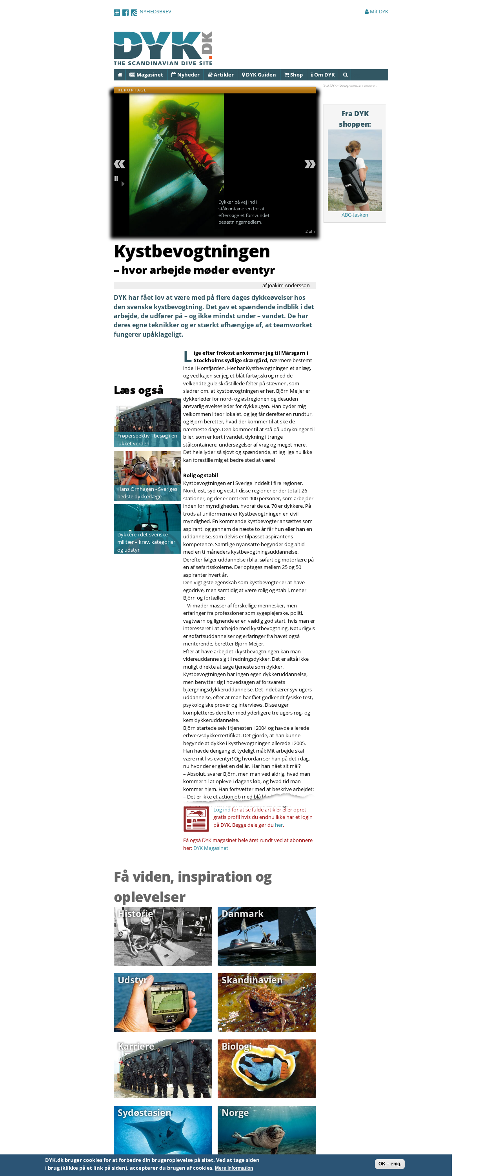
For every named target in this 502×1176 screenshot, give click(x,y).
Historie (135, 913)
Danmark (243, 913)
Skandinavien (252, 980)
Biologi (237, 1046)
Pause (121, 181)
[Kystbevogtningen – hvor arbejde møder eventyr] (176, 231)
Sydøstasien (144, 1112)
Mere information (234, 1168)
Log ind (222, 809)
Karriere (136, 1046)
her (279, 824)
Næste (309, 164)
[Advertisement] (160, 362)
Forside (125, 74)
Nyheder (188, 74)
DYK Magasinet (210, 847)
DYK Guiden (260, 74)
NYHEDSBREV (155, 11)
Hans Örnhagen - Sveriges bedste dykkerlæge (147, 492)
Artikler (223, 74)
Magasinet (149, 74)
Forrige (121, 164)
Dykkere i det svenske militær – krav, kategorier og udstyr (146, 542)
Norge (235, 1112)
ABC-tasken (355, 214)
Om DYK (324, 74)
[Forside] (163, 61)
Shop (296, 74)
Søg (350, 74)
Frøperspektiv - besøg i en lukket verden (147, 439)
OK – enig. (389, 1164)
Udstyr (132, 980)
